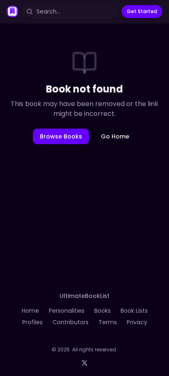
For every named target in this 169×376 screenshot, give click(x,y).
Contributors (71, 322)
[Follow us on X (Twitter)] (84, 363)
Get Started (142, 11)
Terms (107, 322)
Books (102, 311)
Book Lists (134, 311)
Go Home (115, 136)
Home (30, 311)
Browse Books (61, 136)
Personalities (66, 311)
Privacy (137, 322)
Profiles (32, 322)
